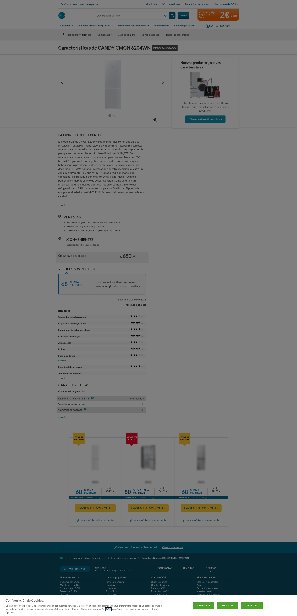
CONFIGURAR (203, 605)
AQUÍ (108, 609)
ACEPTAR (252, 605)
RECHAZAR (228, 605)
